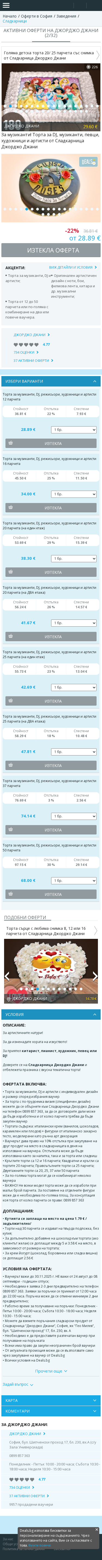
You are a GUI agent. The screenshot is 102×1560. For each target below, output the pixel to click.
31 (81, 111)
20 (21, 111)
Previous (6, 978)
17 (92, 106)
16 (86, 106)
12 (64, 106)
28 (64, 111)
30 (75, 111)
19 (15, 111)
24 (43, 111)
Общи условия (15, 1544)
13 (70, 106)
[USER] (81, 6)
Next (95, 978)
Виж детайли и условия (70, 267)
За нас (8, 1539)
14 (75, 106)
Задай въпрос (15, 1384)
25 (48, 111)
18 (97, 106)
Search (67, 5)
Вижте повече (40, 1545)
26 (53, 111)
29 (70, 111)
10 (53, 106)
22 (32, 111)
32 (86, 111)
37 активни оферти (31, 360)
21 (26, 111)
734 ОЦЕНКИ (24, 352)
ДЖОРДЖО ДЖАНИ (29, 334)
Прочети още (48, 1370)
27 (59, 111)
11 (59, 106)
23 (37, 111)
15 (81, 106)
